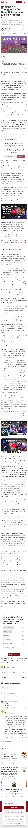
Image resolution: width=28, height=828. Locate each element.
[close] (23, 783)
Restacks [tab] (11, 688)
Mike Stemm (7, 711)
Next (23, 677)
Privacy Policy (19, 819)
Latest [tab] (6, 749)
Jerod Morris (8, 28)
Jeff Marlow (7, 701)
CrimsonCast (16, 461)
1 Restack (12, 667)
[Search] (25, 748)
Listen (24, 29)
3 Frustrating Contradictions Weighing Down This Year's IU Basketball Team (10, 754)
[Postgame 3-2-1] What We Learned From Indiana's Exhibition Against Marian (9, 769)
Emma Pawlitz (12, 776)
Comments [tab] (4, 688)
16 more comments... (6, 741)
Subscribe (19, 2)
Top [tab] (3, 749)
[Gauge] (24, 249)
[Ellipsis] (26, 701)
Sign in (25, 2)
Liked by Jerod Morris (10, 712)
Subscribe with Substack (15, 813)
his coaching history (20, 293)
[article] (14, 758)
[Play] (3, 249)
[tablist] (7, 687)
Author (6, 703)
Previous (6, 677)
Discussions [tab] (12, 749)
